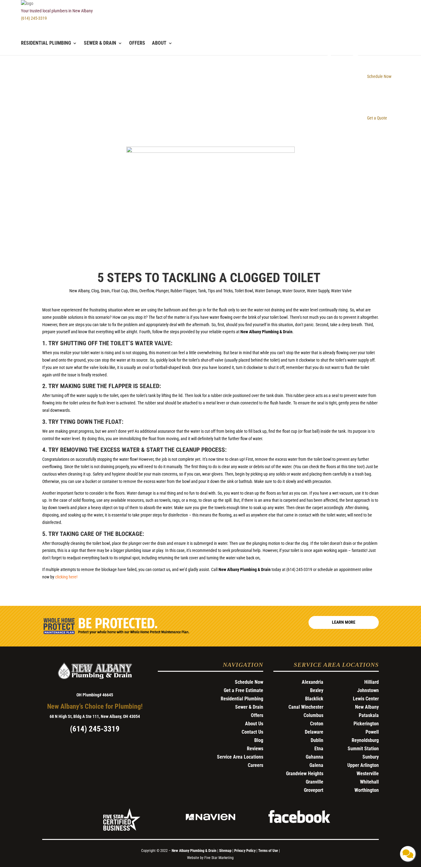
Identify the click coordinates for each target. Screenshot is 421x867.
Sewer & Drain (100, 43)
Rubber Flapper (183, 290)
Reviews (255, 749)
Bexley (316, 690)
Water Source (293, 290)
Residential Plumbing (46, 43)
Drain (105, 290)
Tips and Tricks (220, 290)
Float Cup (120, 290)
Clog (95, 290)
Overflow (146, 290)
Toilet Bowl (244, 290)
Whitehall (369, 782)
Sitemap (225, 851)
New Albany (79, 290)
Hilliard (371, 682)
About (159, 43)
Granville (314, 782)
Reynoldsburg (365, 740)
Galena (316, 765)
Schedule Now (249, 682)
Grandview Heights (304, 773)
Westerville (368, 773)
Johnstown (368, 690)
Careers (255, 765)
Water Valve (341, 290)
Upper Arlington (363, 765)
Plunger (162, 290)
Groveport (313, 790)
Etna (318, 749)
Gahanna (314, 757)
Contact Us (252, 732)
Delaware (314, 732)
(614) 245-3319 (34, 18)
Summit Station (363, 749)
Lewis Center (366, 699)
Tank (202, 290)
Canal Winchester (305, 707)
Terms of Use (268, 851)
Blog (258, 740)
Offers (137, 43)
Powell (372, 732)
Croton (316, 724)
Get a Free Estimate (243, 690)
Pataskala (369, 715)
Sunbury (370, 757)
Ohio (133, 290)
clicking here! (66, 576)
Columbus (313, 715)
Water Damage (267, 290)
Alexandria (312, 682)
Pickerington (366, 724)
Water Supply (318, 290)
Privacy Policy (244, 851)
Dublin (317, 740)
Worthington (366, 790)
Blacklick (314, 699)
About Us (254, 724)
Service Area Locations (240, 757)
